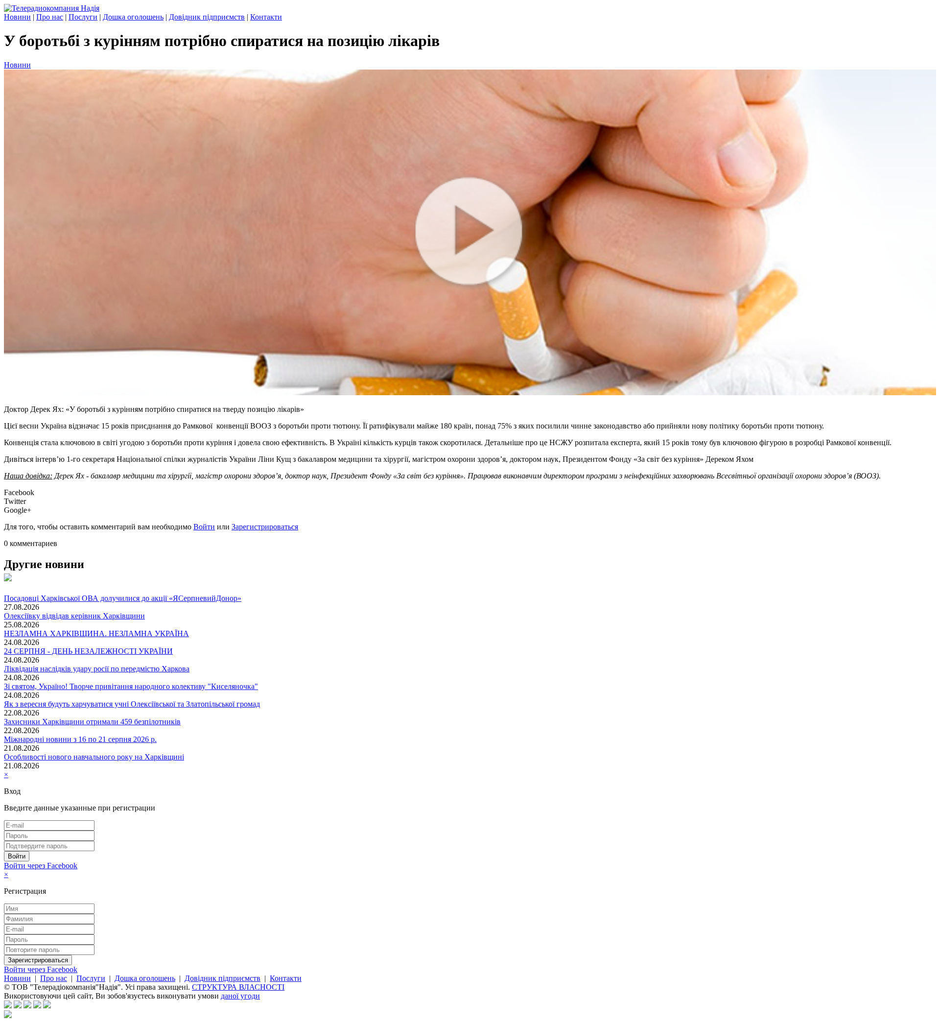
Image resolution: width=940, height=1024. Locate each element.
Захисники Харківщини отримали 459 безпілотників (92, 721)
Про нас (49, 17)
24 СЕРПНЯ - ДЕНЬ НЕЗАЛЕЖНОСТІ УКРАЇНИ (88, 651)
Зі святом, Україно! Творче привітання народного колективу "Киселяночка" (131, 686)
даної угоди (240, 996)
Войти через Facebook (40, 865)
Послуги (83, 17)
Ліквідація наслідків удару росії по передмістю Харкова (96, 669)
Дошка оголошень (133, 17)
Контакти (266, 17)
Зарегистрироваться (265, 527)
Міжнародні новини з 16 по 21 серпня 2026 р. (80, 739)
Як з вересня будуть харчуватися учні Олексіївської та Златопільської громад (132, 704)
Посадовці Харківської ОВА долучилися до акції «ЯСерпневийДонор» (122, 598)
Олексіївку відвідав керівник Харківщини (74, 616)
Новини (17, 17)
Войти (204, 527)
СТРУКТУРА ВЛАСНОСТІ (238, 987)
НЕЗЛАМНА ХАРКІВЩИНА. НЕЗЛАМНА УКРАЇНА (96, 633)
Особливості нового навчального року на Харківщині (94, 757)
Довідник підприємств (207, 17)
